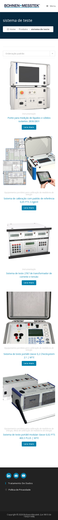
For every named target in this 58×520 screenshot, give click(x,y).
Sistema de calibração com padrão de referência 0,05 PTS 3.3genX (29, 200)
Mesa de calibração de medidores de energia (33, 430)
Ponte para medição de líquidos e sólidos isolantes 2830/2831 (29, 119)
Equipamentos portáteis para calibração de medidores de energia (29, 193)
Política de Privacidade (20, 489)
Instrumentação (29, 113)
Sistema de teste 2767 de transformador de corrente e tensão (29, 275)
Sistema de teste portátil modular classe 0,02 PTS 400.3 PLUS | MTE (29, 436)
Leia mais (29, 127)
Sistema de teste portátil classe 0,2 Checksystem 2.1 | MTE (29, 355)
